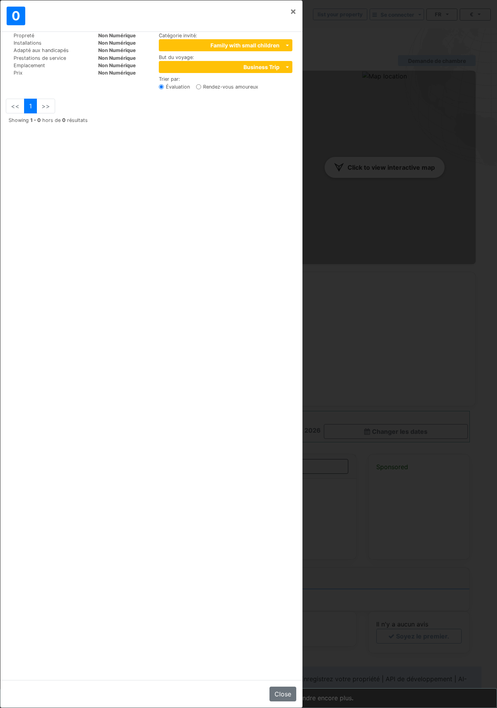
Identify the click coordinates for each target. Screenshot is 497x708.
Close (283, 694)
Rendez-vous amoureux (230, 87)
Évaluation (178, 87)
